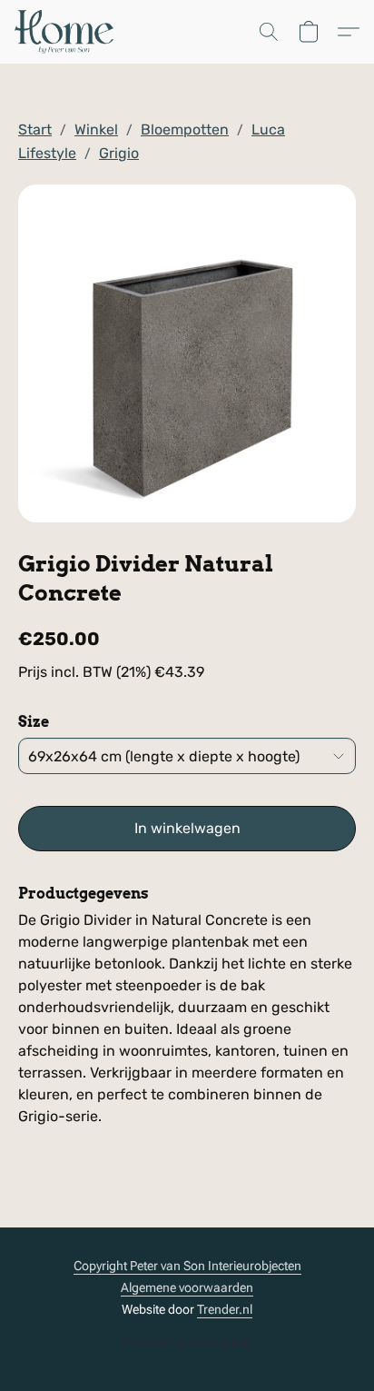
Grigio (119, 153)
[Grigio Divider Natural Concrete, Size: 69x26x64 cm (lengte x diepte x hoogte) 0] (187, 353)
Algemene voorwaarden (187, 1287)
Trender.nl (224, 1309)
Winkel (96, 129)
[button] (67, 32)
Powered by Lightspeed (187, 1342)
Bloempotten (185, 129)
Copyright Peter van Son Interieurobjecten (187, 1265)
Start (35, 129)
